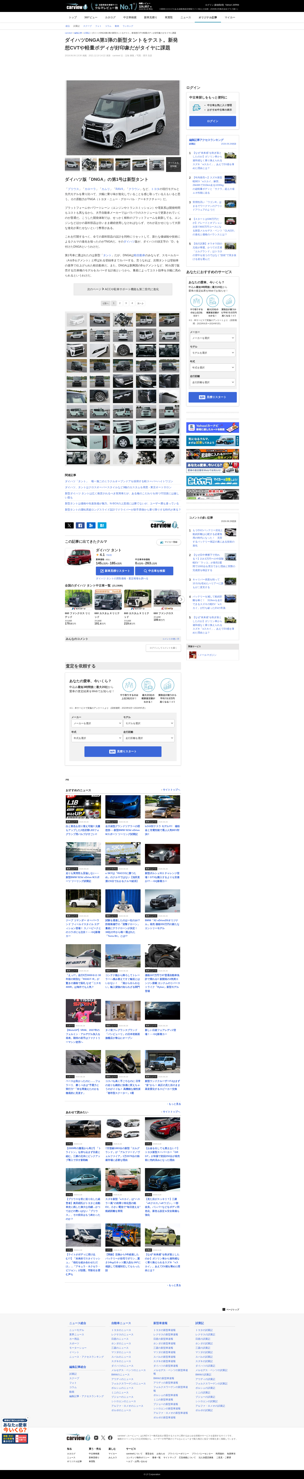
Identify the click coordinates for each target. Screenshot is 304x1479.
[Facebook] (80, 525)
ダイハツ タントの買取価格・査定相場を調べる (122, 578)
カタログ (110, 17)
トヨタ (155, 188)
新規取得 (219, 5)
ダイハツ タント (109, 550)
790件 (109, 555)
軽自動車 (139, 255)
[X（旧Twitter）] (69, 525)
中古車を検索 (156, 570)
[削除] (28, 1418)
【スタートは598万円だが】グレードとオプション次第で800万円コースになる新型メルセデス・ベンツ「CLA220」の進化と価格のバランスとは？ (214, 227)
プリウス (73, 188)
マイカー (230, 17)
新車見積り (150, 17)
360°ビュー (90, 17)
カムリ (106, 188)
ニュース (185, 17)
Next (181, 599)
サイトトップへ (171, 789)
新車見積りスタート (117, 570)
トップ (73, 17)
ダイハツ (129, 241)
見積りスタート (127, 751)
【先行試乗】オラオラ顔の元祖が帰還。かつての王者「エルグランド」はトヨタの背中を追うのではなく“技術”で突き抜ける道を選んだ (214, 251)
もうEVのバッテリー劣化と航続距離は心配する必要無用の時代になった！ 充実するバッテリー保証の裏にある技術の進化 (214, 538)
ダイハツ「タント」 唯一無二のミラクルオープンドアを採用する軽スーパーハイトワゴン (119, 481)
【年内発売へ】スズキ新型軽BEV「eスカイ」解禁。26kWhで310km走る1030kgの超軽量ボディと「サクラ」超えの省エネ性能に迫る (214, 185)
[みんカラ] (91, 525)
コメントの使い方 (170, 639)
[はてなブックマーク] (102, 525)
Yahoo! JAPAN (232, 5)
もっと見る (175, 1103)
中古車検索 (130, 17)
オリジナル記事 (208, 17)
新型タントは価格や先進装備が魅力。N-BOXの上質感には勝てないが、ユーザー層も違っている (122, 503)
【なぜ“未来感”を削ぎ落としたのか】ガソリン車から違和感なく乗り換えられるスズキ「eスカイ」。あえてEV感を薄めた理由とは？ (213, 160)
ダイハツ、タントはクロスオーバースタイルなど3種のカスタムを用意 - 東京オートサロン (118, 487)
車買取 (169, 17)
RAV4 (119, 188)
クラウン (134, 188)
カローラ (90, 188)
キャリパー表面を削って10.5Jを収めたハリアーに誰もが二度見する (208, 583)
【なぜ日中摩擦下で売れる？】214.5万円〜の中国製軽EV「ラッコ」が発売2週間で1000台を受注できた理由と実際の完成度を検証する (214, 562)
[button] (168, 542)
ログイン (209, 5)
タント (107, 255)
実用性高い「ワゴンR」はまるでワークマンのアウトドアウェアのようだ (207, 206)
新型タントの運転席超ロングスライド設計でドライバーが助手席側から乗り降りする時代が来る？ (123, 509)
